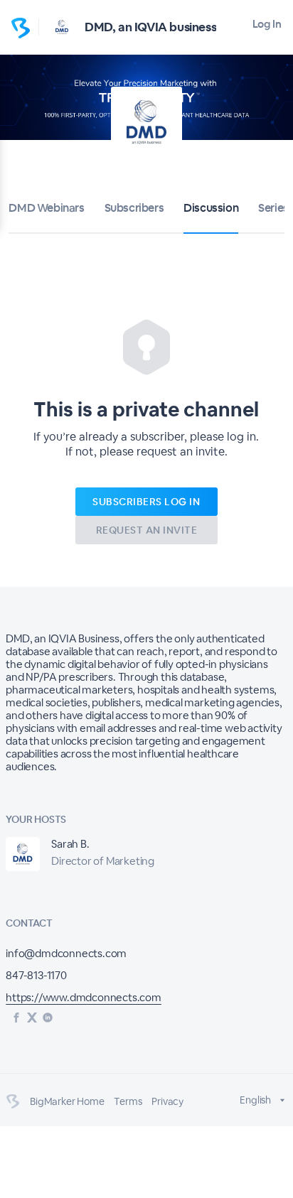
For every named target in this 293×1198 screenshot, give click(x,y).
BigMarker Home (67, 1101)
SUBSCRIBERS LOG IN (146, 501)
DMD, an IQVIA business (150, 27)
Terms (128, 1101)
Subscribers (134, 207)
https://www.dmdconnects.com (83, 997)
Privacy (167, 1101)
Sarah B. (70, 844)
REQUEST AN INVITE (147, 530)
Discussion (210, 207)
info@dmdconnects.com (66, 953)
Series (273, 207)
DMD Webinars (46, 207)
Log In (267, 24)
